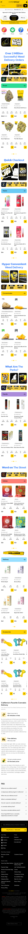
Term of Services (5, 885)
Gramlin (17, 134)
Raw (14, 681)
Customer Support (18, 854)
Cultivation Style (18, 839)
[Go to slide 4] (16, 360)
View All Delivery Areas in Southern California (14, 824)
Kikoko (3, 530)
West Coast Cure (18, 342)
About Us (3, 871)
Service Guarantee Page (7, 869)
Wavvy (3, 342)
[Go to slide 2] (13, 360)
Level (16, 499)
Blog (4, 848)
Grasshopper (5, 412)
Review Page (4, 876)
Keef (3, 499)
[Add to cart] (12, 116)
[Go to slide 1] (13, 626)
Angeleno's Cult (5, 103)
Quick (14, 160)
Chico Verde (17, 103)
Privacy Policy (4, 887)
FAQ (2, 856)
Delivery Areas (4, 874)
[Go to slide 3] (14, 360)
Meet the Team (18, 879)
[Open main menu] (1, 2)
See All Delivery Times (14, 22)
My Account (6, 837)
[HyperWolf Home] (14, 2)
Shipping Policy (4, 879)
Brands (5, 842)
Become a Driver (5, 854)
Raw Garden (17, 240)
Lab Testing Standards (19, 867)
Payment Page (4, 867)
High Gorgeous (5, 577)
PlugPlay (4, 209)
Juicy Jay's (15, 650)
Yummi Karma (5, 608)
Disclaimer (16, 885)
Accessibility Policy (18, 876)
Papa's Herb (17, 412)
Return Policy (17, 881)
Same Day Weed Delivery (7, 863)
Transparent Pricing (19, 874)
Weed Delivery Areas (13, 923)
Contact (5, 840)
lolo (3, 443)
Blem (3, 134)
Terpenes (16, 837)
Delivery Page (17, 871)
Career (16, 869)
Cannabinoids (17, 842)
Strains (5, 845)
